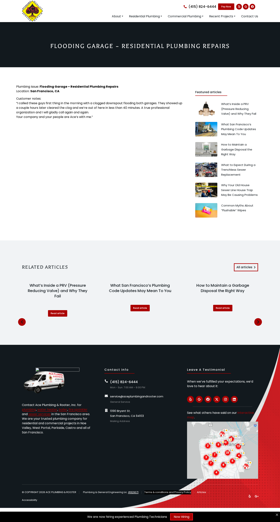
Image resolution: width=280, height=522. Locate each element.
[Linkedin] (234, 399)
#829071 (133, 492)
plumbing (29, 409)
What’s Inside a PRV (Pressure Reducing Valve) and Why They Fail (57, 291)
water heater (47, 409)
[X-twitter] (216, 399)
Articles (201, 492)
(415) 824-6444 (202, 6)
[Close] (277, 515)
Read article (58, 313)
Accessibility (29, 500)
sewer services (39, 414)
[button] (22, 322)
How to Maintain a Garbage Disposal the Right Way (222, 288)
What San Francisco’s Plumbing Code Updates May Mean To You (140, 288)
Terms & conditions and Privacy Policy (167, 492)
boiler (63, 409)
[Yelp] (239, 7)
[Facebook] (252, 7)
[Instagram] (225, 399)
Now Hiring (181, 517)
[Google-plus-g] (256, 496)
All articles (244, 267)
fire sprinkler (78, 409)
